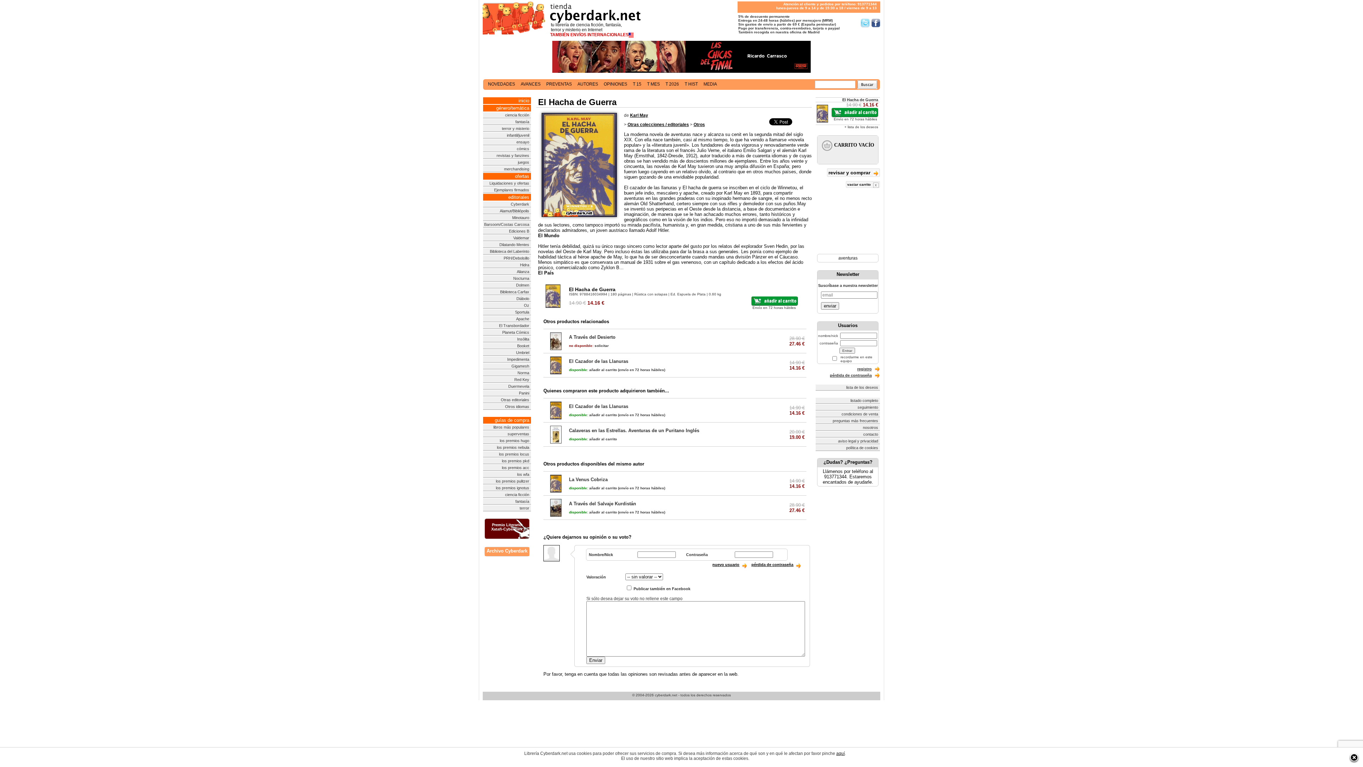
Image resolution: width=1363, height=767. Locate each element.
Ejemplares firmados (511, 190)
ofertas (522, 176)
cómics (523, 149)
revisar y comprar (850, 172)
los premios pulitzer (512, 481)
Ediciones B (519, 231)
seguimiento (868, 407)
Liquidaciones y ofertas (509, 183)
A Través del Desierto (592, 337)
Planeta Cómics (515, 332)
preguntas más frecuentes (855, 421)
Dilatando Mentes (514, 245)
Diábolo (522, 299)
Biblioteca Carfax (514, 292)
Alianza (523, 272)
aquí (840, 753)
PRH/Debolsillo (516, 258)
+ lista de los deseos (861, 127)
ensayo (522, 142)
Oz (526, 305)
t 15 (637, 84)
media (710, 84)
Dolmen (522, 285)
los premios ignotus (512, 488)
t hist (691, 84)
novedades (501, 84)
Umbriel (522, 352)
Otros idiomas (517, 406)
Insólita (523, 339)
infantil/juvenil (518, 135)
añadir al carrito (593, 370)
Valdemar (521, 238)
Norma (523, 373)
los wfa (523, 474)
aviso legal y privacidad (858, 441)
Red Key (521, 379)
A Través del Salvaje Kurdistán (602, 503)
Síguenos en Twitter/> (865, 22)
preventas (559, 84)
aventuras (848, 258)
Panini (524, 393)
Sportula (522, 312)
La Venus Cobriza (588, 479)
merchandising (516, 169)
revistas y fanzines (513, 155)
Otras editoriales (515, 400)
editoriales (518, 197)
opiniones (615, 84)
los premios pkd (515, 461)
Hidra (524, 265)
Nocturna (521, 278)
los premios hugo (514, 441)
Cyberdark (520, 204)
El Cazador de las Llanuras (598, 361)
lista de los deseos (862, 387)
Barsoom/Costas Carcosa (506, 224)
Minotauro (520, 218)
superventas (518, 434)
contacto (870, 434)
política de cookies (862, 448)
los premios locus (514, 454)
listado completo (864, 400)
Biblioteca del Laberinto (509, 251)
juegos (523, 162)
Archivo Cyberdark (507, 551)
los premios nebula (513, 447)
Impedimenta (518, 359)
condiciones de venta (860, 414)
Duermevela (518, 386)
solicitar (589, 346)
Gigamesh (520, 366)
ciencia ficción (517, 115)
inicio (524, 100)
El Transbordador (514, 325)
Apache (522, 319)
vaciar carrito (859, 184)
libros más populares (511, 427)
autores (588, 84)
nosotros (870, 427)
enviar (830, 306)
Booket (523, 346)
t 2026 (672, 84)
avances (531, 84)
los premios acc (515, 468)
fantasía (522, 122)
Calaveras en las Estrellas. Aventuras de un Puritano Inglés (634, 430)
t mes (653, 84)
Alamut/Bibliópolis (514, 211)
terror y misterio (515, 128)
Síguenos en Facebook (875, 22)
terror (524, 508)
